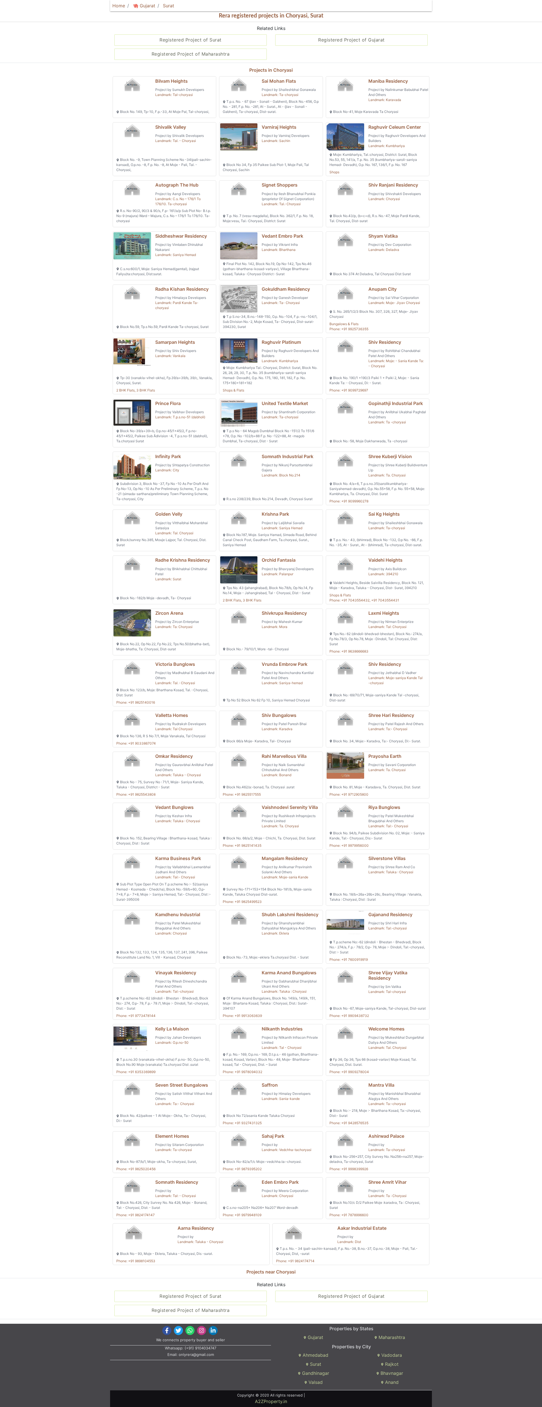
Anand (391, 1382)
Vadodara (391, 1355)
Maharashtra (391, 1337)
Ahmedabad (314, 1355)
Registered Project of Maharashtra (191, 54)
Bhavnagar (391, 1373)
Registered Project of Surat (190, 40)
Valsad (315, 1382)
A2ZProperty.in (271, 1401)
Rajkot (391, 1364)
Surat (168, 5)
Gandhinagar (315, 1373)
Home (118, 5)
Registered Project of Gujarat (351, 40)
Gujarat (146, 5)
